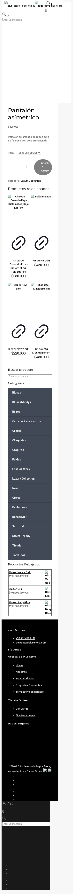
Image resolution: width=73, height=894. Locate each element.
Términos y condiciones (30, 691)
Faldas (16, 459)
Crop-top (18, 449)
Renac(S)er (19, 516)
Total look (19, 555)
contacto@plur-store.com (31, 642)
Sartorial (18, 526)
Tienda (16, 545)
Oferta (16, 497)
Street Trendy (21, 536)
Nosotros (21, 671)
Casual (16, 430)
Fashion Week (21, 469)
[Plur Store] (33, 6)
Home (19, 665)
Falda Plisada (41, 260)
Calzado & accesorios (26, 421)
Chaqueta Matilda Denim (41, 351)
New (15, 488)
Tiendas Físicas (25, 678)
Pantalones (19, 507)
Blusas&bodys (21, 402)
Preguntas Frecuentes (29, 685)
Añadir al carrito (45, 167)
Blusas (16, 392)
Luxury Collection (31, 180)
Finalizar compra (25, 715)
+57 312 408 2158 (25, 638)
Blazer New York (18, 349)
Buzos (16, 411)
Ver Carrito (22, 708)
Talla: (11, 152)
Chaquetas (19, 440)
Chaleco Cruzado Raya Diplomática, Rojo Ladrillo (19, 266)
